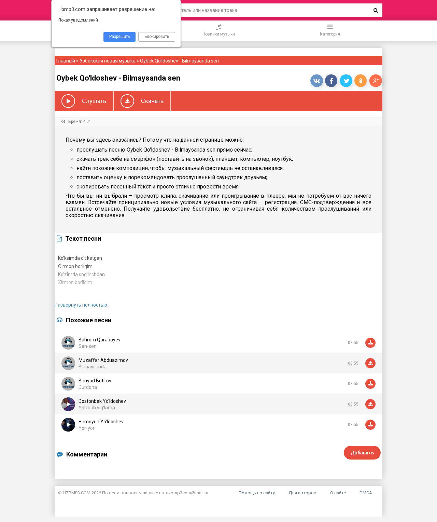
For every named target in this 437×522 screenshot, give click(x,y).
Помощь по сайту (257, 492)
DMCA (366, 492)
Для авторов (302, 492)
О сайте (338, 492)
